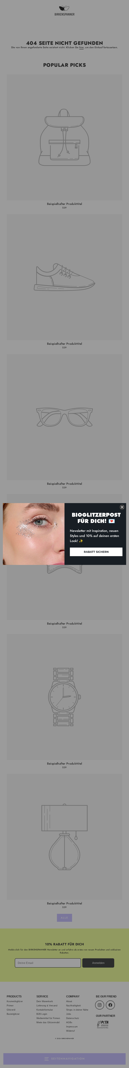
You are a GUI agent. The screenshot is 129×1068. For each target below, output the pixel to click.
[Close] (122, 507)
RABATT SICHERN (96, 551)
